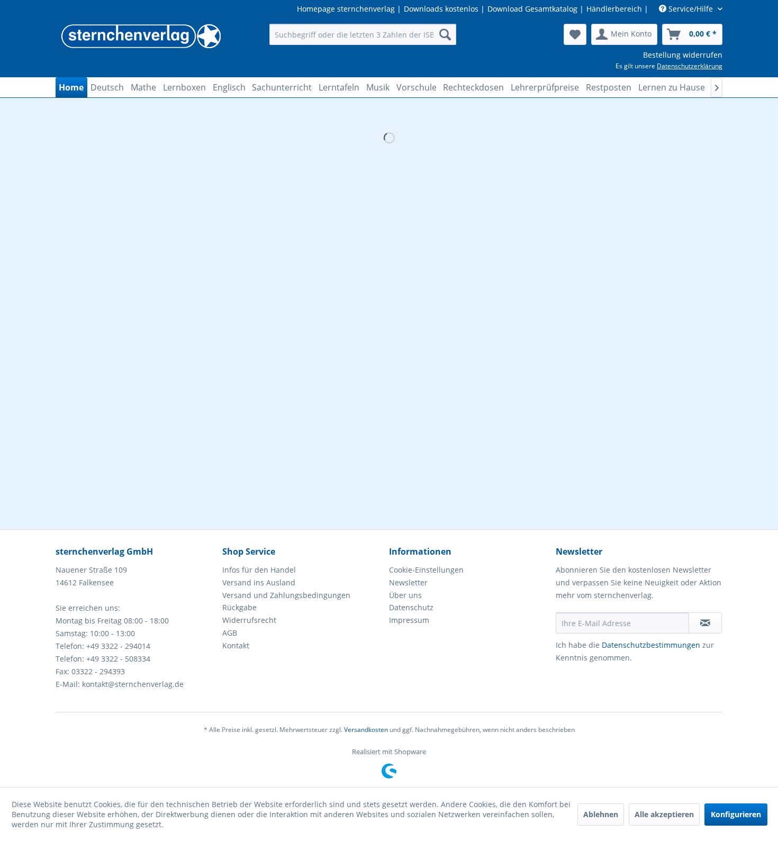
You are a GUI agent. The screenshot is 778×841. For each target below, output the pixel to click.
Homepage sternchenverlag (346, 9)
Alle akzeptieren (664, 814)
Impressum (409, 620)
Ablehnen (600, 814)
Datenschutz (411, 607)
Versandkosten (366, 729)
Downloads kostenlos (441, 9)
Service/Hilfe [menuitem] (690, 9)
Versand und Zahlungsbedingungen (286, 595)
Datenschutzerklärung (689, 65)
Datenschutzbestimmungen (651, 645)
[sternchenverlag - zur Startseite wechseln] (141, 37)
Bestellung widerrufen (682, 55)
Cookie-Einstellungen (426, 570)
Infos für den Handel (259, 570)
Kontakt (235, 645)
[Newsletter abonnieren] (705, 623)
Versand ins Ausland (258, 582)
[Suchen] (445, 34)
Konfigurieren (736, 814)
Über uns (405, 595)
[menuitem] (362, 34)
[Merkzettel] (575, 34)
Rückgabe (239, 607)
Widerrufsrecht (249, 620)
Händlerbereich (614, 9)
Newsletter (408, 582)
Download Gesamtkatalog (532, 9)
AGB (229, 633)
